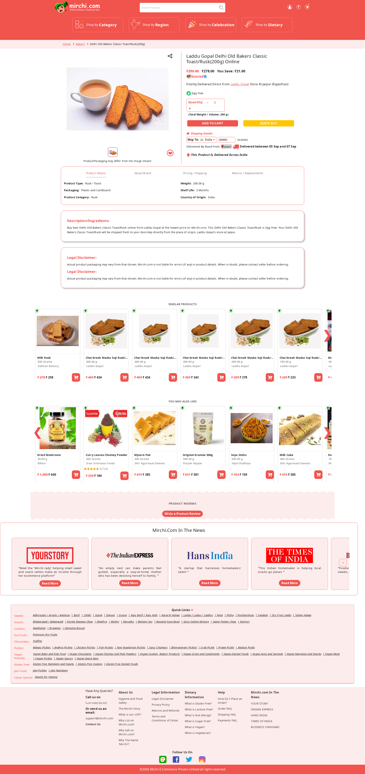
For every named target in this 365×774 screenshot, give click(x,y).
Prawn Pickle (226, 647)
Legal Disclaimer (163, 699)
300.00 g (188, 361)
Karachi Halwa (171, 615)
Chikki (87, 615)
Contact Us (93, 724)
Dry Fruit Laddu (281, 615)
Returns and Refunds (165, 710)
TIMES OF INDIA (261, 721)
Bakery (80, 44)
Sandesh (263, 615)
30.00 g (42, 459)
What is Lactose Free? (199, 709)
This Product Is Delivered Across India (219, 155)
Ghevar (110, 615)
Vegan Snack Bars (88, 658)
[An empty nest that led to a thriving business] (130, 549)
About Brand (143, 173)
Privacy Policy (161, 704)
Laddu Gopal (240, 84)
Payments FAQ (227, 720)
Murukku (128, 621)
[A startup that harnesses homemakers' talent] (210, 549)
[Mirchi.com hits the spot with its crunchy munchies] (289, 549)
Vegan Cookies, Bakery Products (160, 654)
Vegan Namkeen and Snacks (304, 654)
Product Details (96, 173)
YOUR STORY (259, 703)
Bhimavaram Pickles (184, 647)
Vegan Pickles (43, 658)
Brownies (55, 628)
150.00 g (285, 361)
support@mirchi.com (99, 718)
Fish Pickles (106, 647)
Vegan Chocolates (80, 654)
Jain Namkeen (59, 670)
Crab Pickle (207, 647)
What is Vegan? (195, 727)
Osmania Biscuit (75, 628)
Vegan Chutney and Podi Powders (115, 654)
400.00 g (91, 361)
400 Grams (93, 459)
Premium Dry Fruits (45, 634)
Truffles (37, 641)
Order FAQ (225, 708)
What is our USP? (130, 714)
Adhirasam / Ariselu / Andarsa (51, 615)
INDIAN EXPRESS (262, 709)
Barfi (77, 615)
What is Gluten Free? (198, 703)
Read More (50, 583)
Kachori (245, 621)
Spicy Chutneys (158, 647)
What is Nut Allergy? (198, 715)
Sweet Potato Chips (224, 621)
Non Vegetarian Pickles (131, 647)
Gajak (98, 615)
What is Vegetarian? (198, 733)
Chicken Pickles (85, 647)
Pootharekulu (245, 615)
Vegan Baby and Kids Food (49, 654)
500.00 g (188, 459)
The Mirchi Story (129, 708)
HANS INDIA (259, 715)
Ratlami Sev (145, 621)
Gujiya (123, 615)
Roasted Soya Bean (168, 621)
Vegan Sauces (64, 658)
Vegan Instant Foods (236, 654)
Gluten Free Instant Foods (122, 664)
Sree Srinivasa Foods (100, 463)
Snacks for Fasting (46, 677)
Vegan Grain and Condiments (201, 654)
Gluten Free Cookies (90, 664)
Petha (230, 615)
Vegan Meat (332, 654)
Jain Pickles (40, 670)
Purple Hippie (192, 463)
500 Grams (45, 361)
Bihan (42, 463)
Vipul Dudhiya (241, 463)
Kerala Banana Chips (80, 621)
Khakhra (102, 621)
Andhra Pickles (63, 647)
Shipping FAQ (227, 714)
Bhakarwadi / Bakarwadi (48, 621)
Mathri (115, 621)
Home (67, 44)
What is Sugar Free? (198, 721)
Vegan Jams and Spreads (267, 654)
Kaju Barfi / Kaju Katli (144, 615)
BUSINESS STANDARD (265, 727)
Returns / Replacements (247, 173)
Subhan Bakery (48, 366)
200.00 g (237, 361)
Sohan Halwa (303, 615)
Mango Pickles (42, 647)
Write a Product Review (183, 514)
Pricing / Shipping (195, 173)
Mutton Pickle (246, 647)
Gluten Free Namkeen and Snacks (53, 664)
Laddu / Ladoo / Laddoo (198, 615)
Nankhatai (39, 628)
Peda (220, 615)
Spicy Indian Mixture (196, 621)
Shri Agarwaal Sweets (150, 463)
